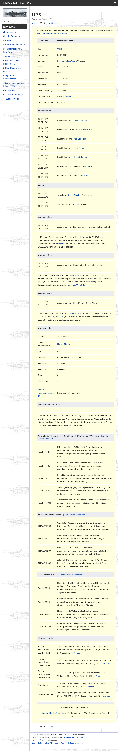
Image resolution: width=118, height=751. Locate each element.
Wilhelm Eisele (85, 166)
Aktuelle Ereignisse (11, 36)
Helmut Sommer (80, 157)
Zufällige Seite (12, 98)
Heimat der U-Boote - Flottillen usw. (13, 62)
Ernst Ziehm (78, 148)
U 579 (61, 317)
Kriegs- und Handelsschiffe (9, 77)
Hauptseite (11, 31)
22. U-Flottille (74, 195)
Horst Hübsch (85, 175)
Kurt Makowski (85, 130)
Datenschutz (37, 743)
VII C (59, 49)
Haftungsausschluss (75, 743)
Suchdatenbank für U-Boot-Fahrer (13, 50)
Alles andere (9, 90)
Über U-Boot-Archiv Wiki (54, 743)
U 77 (34, 23)
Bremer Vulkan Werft (66, 61)
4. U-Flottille (74, 204)
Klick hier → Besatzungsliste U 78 (46, 393)
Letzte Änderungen (14, 94)
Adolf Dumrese (64, 96)
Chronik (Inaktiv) (10, 56)
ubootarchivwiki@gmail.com (53, 713)
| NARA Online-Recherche (70, 575)
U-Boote (7, 40)
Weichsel (62, 243)
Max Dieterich (79, 139)
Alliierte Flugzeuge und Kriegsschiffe (13, 84)
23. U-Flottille (79, 285)
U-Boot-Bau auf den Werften (12, 69)
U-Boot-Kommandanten (14, 44)
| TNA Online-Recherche (74, 514)
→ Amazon (76, 653)
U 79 (50, 23)
